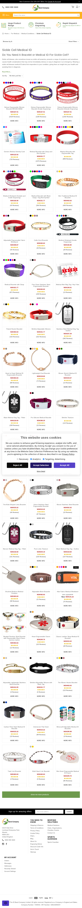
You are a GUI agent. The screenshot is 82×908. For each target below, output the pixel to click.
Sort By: (4, 76)
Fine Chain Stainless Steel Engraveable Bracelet (41, 285)
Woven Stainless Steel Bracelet (68, 504)
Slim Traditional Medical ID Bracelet (67, 196)
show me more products (40, 794)
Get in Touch (34, 849)
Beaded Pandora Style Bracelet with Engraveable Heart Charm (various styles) (14, 638)
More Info (14, 121)
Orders (6, 860)
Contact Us (51, 833)
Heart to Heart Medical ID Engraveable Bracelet (14, 374)
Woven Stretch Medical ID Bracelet (68, 374)
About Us (33, 841)
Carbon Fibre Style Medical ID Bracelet (14, 727)
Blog (31, 838)
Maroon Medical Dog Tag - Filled (14, 549)
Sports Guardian (53, 842)
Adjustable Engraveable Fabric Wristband (14, 241)
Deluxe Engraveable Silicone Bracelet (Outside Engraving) (67, 108)
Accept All (64, 465)
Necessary (23, 459)
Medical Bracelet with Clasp (14, 284)
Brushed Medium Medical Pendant (14, 592)
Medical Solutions (53, 825)
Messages (7, 863)
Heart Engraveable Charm (41, 636)
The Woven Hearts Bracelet (67, 682)
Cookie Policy (34, 833)
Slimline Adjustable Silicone (41, 329)
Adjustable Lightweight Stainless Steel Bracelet (14, 683)
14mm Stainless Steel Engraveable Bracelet (41, 505)
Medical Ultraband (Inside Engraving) (68, 241)
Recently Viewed (10, 868)
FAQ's (32, 836)
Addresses (8, 866)
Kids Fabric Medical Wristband (67, 591)
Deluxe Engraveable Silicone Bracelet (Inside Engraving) (41, 108)
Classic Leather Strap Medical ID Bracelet (67, 637)
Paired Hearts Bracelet (14, 329)
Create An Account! (54, 1)
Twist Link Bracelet (14, 771)
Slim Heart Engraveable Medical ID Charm (67, 772)
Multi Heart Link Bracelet (41, 771)
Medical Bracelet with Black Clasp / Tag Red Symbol (41, 196)
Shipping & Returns (36, 825)
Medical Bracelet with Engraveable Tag (67, 152)
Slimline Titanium (68, 417)
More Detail (41, 471)
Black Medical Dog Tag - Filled (14, 417)
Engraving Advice (36, 844)
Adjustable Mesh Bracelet (41, 591)
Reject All (17, 465)
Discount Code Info (36, 846)
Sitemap (33, 852)
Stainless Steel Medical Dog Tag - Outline (67, 329)
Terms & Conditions (36, 828)
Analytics (37, 459)
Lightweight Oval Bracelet (41, 373)
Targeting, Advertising (55, 459)
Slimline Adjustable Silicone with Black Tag (41, 683)
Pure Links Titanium (41, 549)
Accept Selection (41, 465)
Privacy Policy (35, 830)
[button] (41, 41)
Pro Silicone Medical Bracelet (41, 417)
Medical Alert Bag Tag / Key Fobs (67, 284)
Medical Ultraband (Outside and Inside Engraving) (14, 196)
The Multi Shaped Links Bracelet (14, 504)
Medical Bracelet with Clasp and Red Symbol (41, 152)
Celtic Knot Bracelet (41, 240)
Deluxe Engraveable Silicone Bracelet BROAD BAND (14, 108)
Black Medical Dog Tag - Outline (67, 549)
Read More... (6, 72)
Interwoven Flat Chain (41, 727)
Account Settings (10, 871)
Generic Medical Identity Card (14, 151)
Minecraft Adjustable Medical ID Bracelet (68, 727)
